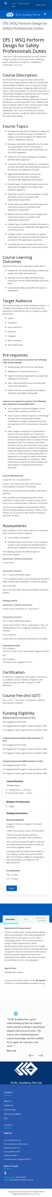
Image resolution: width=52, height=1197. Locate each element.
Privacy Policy (10, 1109)
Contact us (8, 1105)
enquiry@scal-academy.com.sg (21, 1180)
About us (7, 1101)
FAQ (5, 1118)
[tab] (10, 919)
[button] (45, 14)
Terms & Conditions (12, 1114)
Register (11, 888)
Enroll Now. (18, 65)
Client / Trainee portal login (20, 4)
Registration (40, 5)
